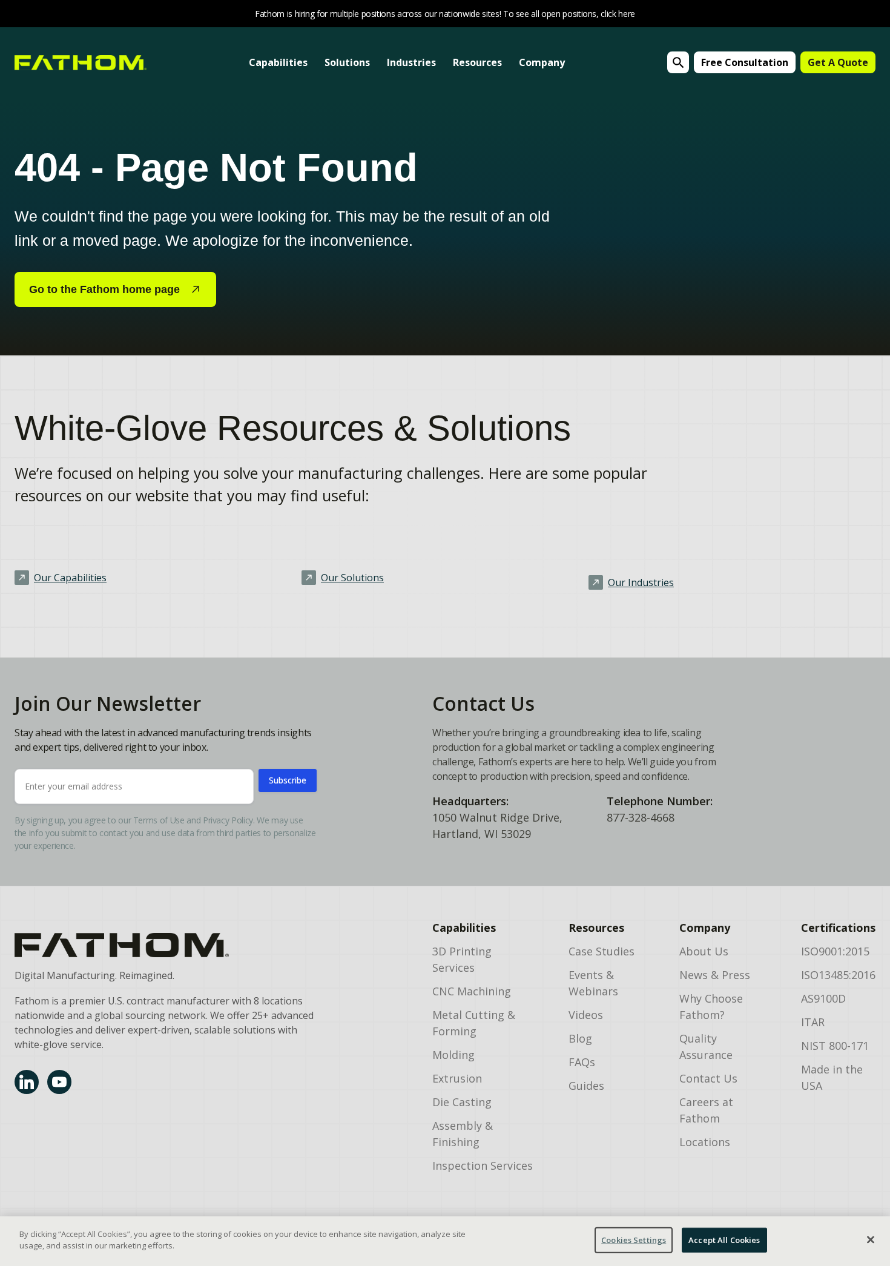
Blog (580, 1038)
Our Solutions (352, 577)
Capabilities (278, 62)
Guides (586, 1085)
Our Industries (641, 582)
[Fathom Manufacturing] (164, 945)
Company (542, 62)
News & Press (714, 975)
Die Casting (462, 1102)
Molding (453, 1054)
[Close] (870, 1239)
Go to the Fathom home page (104, 289)
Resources (477, 62)
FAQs (582, 1062)
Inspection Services (482, 1165)
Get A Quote (838, 62)
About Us (703, 951)
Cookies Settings (633, 1240)
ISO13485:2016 (838, 975)
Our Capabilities (70, 577)
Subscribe (287, 780)
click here (618, 13)
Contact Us (708, 1078)
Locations (704, 1142)
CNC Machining (471, 991)
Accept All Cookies (724, 1240)
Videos (586, 1014)
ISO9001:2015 (835, 951)
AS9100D (823, 998)
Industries (411, 62)
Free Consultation (744, 62)
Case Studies (602, 951)
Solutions (347, 62)
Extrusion (457, 1078)
